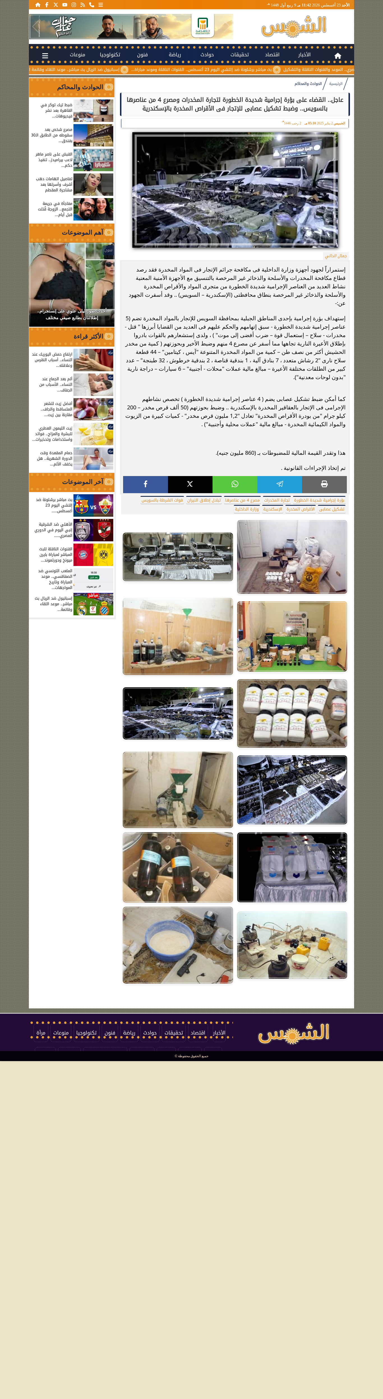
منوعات (77, 54)
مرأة (40, 1033)
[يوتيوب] (64, 4)
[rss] (82, 4)
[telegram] (279, 484)
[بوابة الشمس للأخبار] (294, 26)
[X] (190, 484)
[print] (324, 484)
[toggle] (45, 54)
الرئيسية (336, 83)
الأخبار (304, 54)
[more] (100, 4)
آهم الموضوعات (82, 232)
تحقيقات (239, 54)
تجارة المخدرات (277, 500)
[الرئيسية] (37, 4)
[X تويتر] (55, 4)
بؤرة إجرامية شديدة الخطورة (319, 500)
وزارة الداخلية (247, 509)
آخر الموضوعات (82, 481)
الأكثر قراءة (88, 336)
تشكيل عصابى (331, 509)
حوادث (207, 54)
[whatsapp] (235, 484)
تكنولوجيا (110, 54)
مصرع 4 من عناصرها (242, 500)
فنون (142, 54)
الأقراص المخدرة (301, 509)
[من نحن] (91, 4)
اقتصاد (272, 54)
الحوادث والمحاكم (308, 83)
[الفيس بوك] (46, 4)
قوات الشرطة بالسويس (162, 500)
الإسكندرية (272, 509)
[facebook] (145, 484)
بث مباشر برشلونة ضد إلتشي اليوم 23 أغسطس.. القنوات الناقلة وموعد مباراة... (254, 69)
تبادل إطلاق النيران (204, 500)
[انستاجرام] (73, 4)
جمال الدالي (336, 256)
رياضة (175, 54)
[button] (35, 26)
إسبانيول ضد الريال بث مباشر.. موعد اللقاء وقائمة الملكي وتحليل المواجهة (105, 69)
